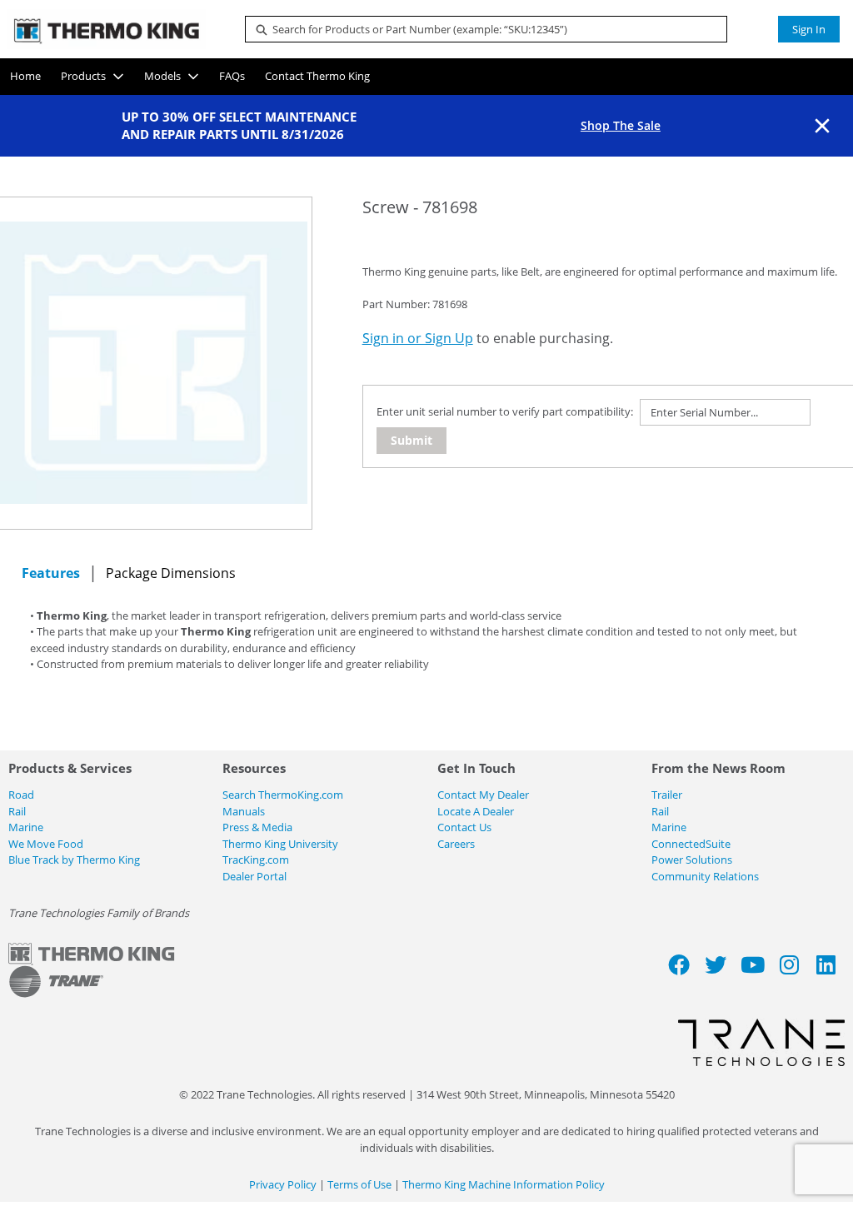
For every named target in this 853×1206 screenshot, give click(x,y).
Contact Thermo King (317, 75)
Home (25, 75)
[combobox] (479, 29)
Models (162, 75)
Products (83, 75)
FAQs (232, 75)
